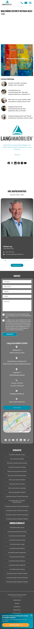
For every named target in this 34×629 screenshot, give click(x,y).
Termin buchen (17, 407)
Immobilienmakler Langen (17, 544)
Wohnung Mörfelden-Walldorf (17, 492)
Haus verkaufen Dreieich (17, 459)
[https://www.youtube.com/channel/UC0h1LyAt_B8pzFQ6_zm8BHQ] (13, 440)
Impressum (17, 606)
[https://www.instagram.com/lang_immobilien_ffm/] (9, 440)
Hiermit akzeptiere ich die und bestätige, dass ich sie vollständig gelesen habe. (18, 315)
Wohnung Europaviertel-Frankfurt (17, 471)
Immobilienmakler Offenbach (17, 561)
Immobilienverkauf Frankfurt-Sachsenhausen (17, 501)
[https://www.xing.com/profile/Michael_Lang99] (17, 440)
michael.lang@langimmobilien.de (14, 254)
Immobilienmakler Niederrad (17, 565)
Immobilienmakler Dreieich (17, 548)
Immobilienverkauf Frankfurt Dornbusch (17, 515)
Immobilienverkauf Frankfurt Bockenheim (17, 506)
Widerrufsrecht (17, 613)
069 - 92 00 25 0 (10, 252)
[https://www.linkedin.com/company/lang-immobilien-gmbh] (21, 440)
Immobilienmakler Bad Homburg (17, 531)
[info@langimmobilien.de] (27, 2)
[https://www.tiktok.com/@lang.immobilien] (28, 440)
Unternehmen (17, 600)
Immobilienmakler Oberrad (17, 569)
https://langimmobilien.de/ (17, 402)
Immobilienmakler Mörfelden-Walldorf (17, 582)
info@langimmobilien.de (17, 394)
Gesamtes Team (17, 265)
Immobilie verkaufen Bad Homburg (17, 463)
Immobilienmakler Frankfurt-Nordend (17, 577)
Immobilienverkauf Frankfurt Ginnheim (17, 510)
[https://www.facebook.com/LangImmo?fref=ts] (6, 440)
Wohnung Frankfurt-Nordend (17, 480)
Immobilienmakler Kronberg (17, 540)
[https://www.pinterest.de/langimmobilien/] (25, 440)
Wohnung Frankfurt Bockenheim (17, 475)
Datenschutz (17, 610)
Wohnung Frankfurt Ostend (17, 484)
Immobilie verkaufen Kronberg (17, 467)
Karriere (17, 603)
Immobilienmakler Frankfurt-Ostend (17, 573)
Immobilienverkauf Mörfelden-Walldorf (17, 519)
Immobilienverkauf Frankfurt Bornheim (17, 496)
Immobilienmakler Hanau (17, 527)
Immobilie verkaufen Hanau (17, 454)
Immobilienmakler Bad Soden (17, 536)
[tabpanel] (17, 228)
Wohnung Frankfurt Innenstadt (17, 488)
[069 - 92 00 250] (23, 3)
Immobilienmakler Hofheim (17, 557)
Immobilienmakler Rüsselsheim (17, 552)
